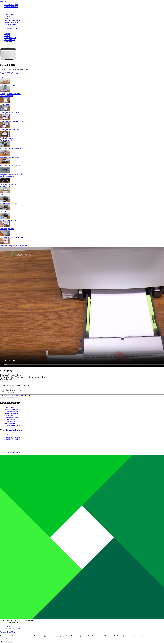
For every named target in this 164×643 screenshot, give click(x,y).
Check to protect (10, 419)
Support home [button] (9, 14)
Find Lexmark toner (11, 417)
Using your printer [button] (6, 96)
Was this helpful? (6, 379)
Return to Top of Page (8, 632)
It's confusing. (9, 392)
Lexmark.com (14, 430)
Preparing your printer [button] (8, 77)
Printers (7, 36)
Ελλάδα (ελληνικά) (11, 5)
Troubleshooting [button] (5, 186)
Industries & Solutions (12, 439)
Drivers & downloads (12, 409)
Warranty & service (11, 413)
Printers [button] (7, 16)
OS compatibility (10, 423)
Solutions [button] (7, 18)
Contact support (13, 398)
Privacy (7, 626)
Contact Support (10, 415)
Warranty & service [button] (11, 22)
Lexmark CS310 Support (9, 73)
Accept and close (6, 642)
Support (7, 34)
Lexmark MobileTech (12, 425)
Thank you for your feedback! (10, 375)
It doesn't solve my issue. (13, 390)
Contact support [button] (10, 24)
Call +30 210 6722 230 (12, 452)
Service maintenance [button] (7, 176)
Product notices (9, 421)
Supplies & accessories (12, 437)
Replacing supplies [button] (6, 140)
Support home (9, 407)
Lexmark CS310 (10, 38)
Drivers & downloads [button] (12, 20)
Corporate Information (12, 628)
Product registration (11, 411)
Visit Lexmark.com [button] (11, 7)
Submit (3, 398)
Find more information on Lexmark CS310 (15, 396)
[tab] (82, 77)
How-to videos (9, 40)
